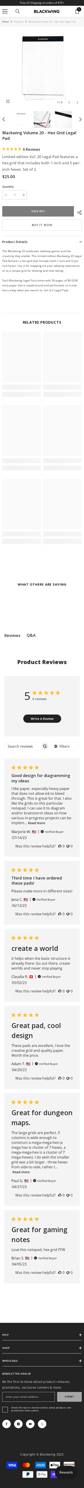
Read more (36, 823)
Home (5, 21)
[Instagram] (18, 1424)
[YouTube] (30, 1424)
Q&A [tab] (31, 635)
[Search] (17, 11)
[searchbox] (22, 746)
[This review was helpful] (59, 846)
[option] (42, 67)
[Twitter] (42, 1424)
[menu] (5, 11)
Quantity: (8, 187)
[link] (21, 387)
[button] (69, 102)
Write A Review (42, 719)
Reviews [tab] (12, 635)
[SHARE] (78, 212)
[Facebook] (6, 1424)
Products (19, 21)
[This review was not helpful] (67, 846)
